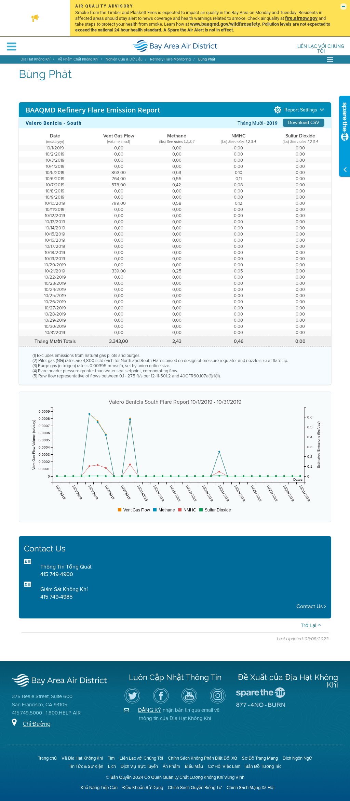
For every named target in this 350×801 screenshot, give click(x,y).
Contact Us (310, 606)
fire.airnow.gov (301, 18)
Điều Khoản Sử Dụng (142, 787)
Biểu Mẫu (194, 766)
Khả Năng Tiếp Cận (99, 787)
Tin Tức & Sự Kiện (86, 766)
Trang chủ (47, 758)
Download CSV (303, 122)
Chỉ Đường (37, 724)
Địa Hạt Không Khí (35, 59)
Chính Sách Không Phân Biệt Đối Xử (202, 758)
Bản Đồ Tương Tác (263, 766)
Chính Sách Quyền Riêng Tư (195, 787)
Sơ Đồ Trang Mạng (260, 758)
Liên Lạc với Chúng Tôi (320, 49)
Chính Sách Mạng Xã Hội (250, 787)
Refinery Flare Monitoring (170, 59)
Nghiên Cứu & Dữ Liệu (124, 59)
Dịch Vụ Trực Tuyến (139, 766)
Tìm (111, 758)
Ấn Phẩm (171, 766)
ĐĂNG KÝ (149, 710)
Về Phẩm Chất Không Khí (78, 59)
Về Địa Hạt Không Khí (82, 758)
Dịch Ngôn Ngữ (297, 758)
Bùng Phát (206, 59)
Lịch (112, 766)
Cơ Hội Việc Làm (224, 766)
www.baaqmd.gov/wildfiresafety (225, 24)
